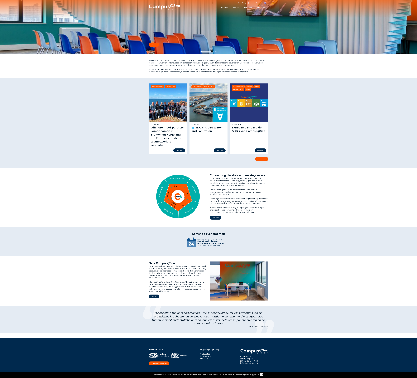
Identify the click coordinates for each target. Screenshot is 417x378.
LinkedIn (206, 354)
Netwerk (248, 8)
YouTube (206, 358)
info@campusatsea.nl (249, 363)
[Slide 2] (213, 51)
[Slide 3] (216, 51)
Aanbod (224, 8)
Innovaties (261, 8)
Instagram (206, 356)
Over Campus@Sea (245, 3)
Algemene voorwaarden (159, 363)
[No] (414, 375)
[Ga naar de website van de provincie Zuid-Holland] (159, 356)
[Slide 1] (205, 51)
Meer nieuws (262, 159)
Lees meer (216, 217)
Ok (262, 375)
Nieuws (236, 8)
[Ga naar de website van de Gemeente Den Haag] (179, 356)
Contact (258, 3)
